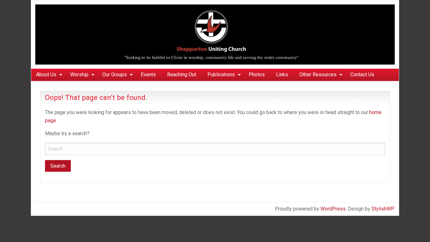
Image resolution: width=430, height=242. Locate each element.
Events (148, 75)
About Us (46, 75)
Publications (221, 75)
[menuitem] (47, 75)
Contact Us (362, 75)
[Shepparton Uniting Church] (215, 34)
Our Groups (114, 75)
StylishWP (382, 209)
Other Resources (318, 75)
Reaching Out (181, 75)
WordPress (333, 209)
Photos (257, 75)
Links (282, 75)
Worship (79, 75)
